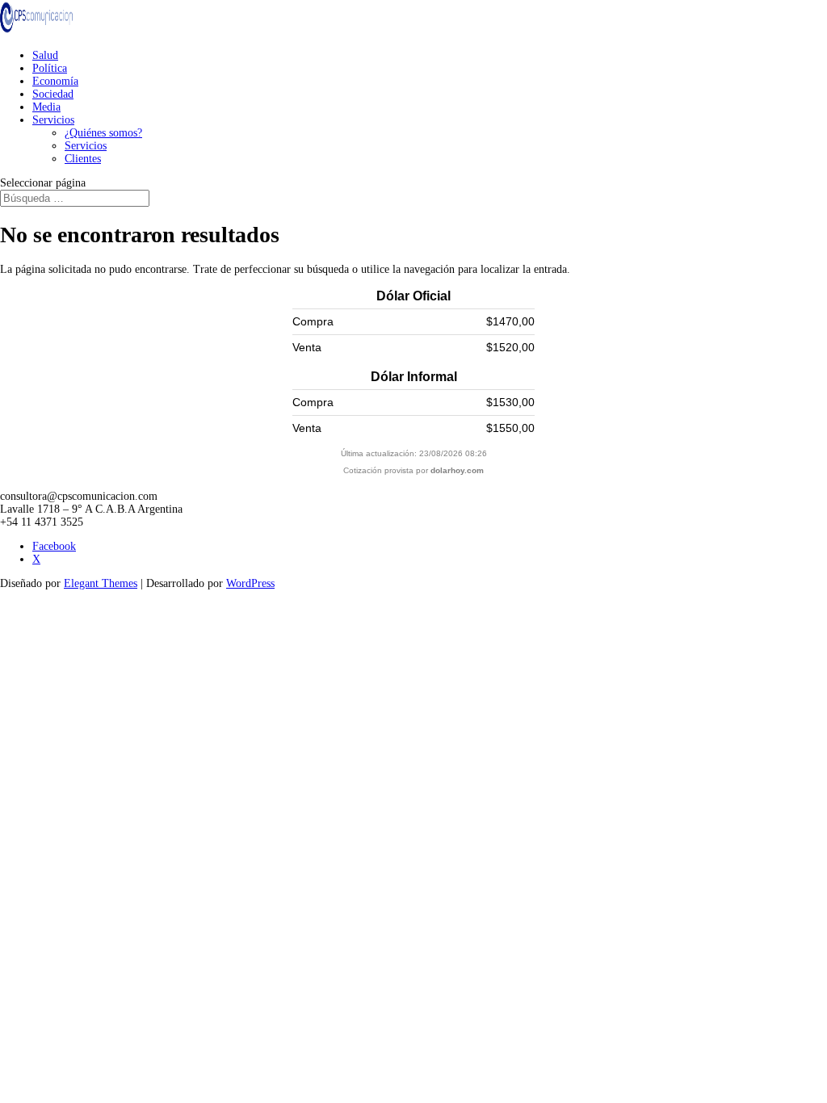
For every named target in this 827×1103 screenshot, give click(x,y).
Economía (55, 81)
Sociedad (52, 94)
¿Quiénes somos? (103, 133)
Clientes (83, 159)
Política (49, 68)
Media (46, 107)
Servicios (53, 120)
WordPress (250, 583)
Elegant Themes (100, 583)
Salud (45, 55)
